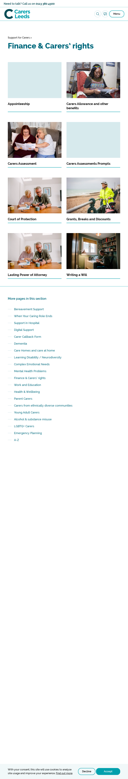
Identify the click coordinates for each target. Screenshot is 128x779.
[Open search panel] (97, 13)
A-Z (16, 440)
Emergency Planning (28, 433)
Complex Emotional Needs (32, 364)
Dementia (20, 343)
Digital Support (24, 329)
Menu (116, 13)
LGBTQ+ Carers (24, 426)
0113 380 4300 (45, 3)
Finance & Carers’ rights (30, 378)
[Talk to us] (105, 13)
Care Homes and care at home (34, 350)
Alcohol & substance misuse (33, 419)
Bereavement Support (29, 309)
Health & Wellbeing (27, 391)
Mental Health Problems (30, 371)
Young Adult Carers (26, 412)
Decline (86, 771)
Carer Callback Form (27, 336)
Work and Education (27, 385)
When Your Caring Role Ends (33, 316)
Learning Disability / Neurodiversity (38, 357)
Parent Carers (23, 398)
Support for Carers (19, 37)
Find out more (64, 773)
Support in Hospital (26, 323)
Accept (108, 771)
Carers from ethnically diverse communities (43, 405)
